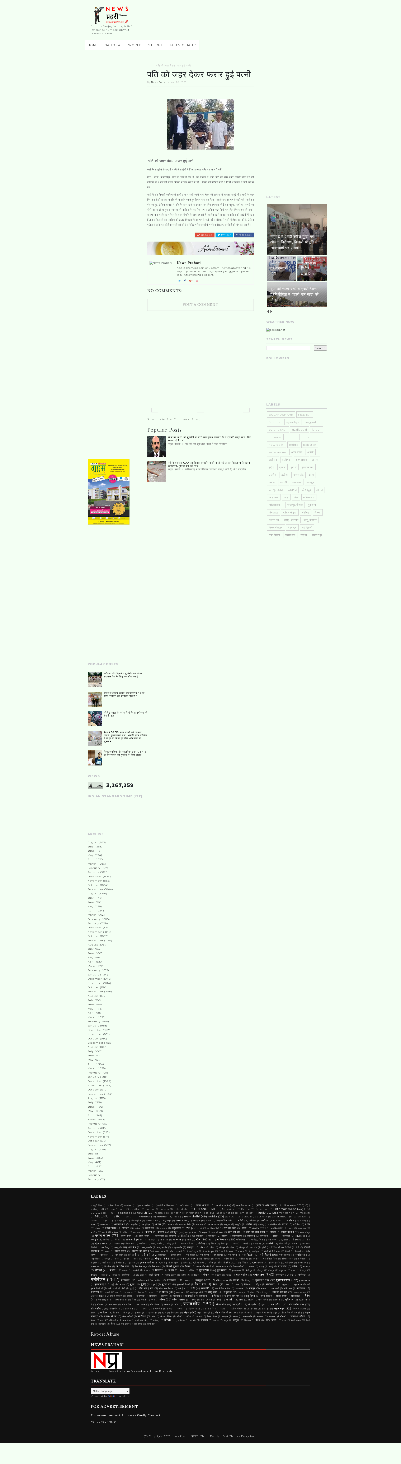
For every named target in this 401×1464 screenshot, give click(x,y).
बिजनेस (147, 1270)
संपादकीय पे (114, 1308)
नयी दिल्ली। (284, 1255)
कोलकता (274, 497)
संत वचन (141, 1304)
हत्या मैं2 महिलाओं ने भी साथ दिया (115, 1320)
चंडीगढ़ (306, 512)
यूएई (132, 1288)
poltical (247, 1216)
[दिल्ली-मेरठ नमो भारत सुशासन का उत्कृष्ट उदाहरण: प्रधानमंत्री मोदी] (297, 234)
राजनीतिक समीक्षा (223, 1288)
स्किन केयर (212, 1316)
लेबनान (164, 1296)
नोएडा (304, 535)
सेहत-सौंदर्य (127, 1316)
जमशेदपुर (106, 1247)
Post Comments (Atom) (183, 419)
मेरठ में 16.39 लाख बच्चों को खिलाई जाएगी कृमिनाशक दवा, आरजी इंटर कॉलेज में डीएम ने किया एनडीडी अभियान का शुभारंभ (125, 737)
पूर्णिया (185, 1262)
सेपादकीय (175, 1312)
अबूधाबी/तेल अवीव (224, 1220)
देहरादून (292, 527)
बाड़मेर (125, 1270)
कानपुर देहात (276, 489)
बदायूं (271, 1266)
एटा (188, 1228)
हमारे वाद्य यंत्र (141, 1320)
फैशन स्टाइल (222, 1266)
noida (293, 444)
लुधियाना (153, 1296)
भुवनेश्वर (195, 1275)
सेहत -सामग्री (203, 1312)
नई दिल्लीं (204, 1255)
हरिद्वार (168, 1320)
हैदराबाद (102, 1324)
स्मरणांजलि (247, 1316)
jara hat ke (227, 1213)
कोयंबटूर (306, 489)
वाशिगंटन (203, 1296)
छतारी (246, 1243)
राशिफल (301, 1288)
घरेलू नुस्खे (172, 1243)
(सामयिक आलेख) (223, 1205)
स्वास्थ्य (260, 1316)
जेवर (213, 1247)
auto (123, 1209)
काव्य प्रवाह (287, 1232)
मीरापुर (248, 1280)
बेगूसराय (283, 1270)
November (95, 880)
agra (112, 1209)
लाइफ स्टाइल (280, 1292)
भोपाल (206, 1274)
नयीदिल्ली (290, 535)
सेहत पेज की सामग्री (291, 1312)
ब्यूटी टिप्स (154, 1274)
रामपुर (252, 1288)
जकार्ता (295, 1243)
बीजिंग (192, 1270)
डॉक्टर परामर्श (176, 1251)
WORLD (135, 45)
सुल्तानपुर (152, 1312)
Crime (245, 1209)
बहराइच (306, 1266)
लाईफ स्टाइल (116, 1296)
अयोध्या (265, 1220)
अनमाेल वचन (152, 1220)
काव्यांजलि (159, 1236)
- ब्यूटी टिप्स (97, 1205)
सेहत (186, 1312)
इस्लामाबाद (308, 467)
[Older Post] (246, 410)
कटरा (272, 482)
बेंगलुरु (260, 1270)
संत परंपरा (126, 1304)
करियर (125, 1232)
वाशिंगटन (216, 1295)
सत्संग (167, 1304)
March (92, 863)
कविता (149, 1232)
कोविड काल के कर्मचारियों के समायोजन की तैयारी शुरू (126, 714)
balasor (164, 1209)
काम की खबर (217, 1232)
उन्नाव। (163, 1228)
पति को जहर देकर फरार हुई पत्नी (173, 65)
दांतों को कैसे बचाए (272, 1251)
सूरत (164, 1312)
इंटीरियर (297, 1224)
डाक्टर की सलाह (140, 1251)
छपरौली (270, 1243)
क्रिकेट (106, 1239)
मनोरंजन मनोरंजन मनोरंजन (150, 1280)
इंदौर (271, 467)
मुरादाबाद (166, 1284)
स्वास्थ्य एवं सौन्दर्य (277, 1316)
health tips (162, 1213)
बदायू (261, 1266)
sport (107, 1220)
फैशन (188, 1266)
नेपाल (135, 1258)
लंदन (252, 1292)
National (113, 45)
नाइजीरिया (95, 1258)
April (91, 859)
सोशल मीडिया (166, 1316)
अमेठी (310, 452)
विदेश (307, 1295)
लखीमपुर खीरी (196, 1292)
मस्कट (188, 1280)
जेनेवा (203, 1247)
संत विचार (154, 1304)
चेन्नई (318, 512)
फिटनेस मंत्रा (141, 1266)
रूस (117, 1292)
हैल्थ (113, 1323)
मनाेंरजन (280, 1274)
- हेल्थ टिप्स (113, 1205)
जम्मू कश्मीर (147, 1247)
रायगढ (264, 1288)
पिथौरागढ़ (120, 1262)
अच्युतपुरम (121, 1220)
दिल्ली (287, 1251)
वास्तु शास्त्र (266, 1296)
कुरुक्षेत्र (199, 1236)
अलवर (279, 1220)
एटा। (200, 1228)
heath (177, 1213)
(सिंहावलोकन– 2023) (294, 1205)
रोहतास (140, 1292)
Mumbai (275, 422)
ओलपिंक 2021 (259, 1228)
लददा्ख (242, 1292)
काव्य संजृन (305, 1232)
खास (286, 497)
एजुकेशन (176, 1228)
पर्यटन (256, 1258)
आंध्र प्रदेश (213, 1224)
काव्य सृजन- (144, 1236)
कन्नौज (94, 1232)
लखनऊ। (180, 1292)
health (142, 1212)
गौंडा (308, 1239)
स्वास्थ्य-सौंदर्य (298, 1316)
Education (262, 1209)
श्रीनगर (289, 1299)
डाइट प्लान (120, 1251)
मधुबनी (218, 1275)
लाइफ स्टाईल (300, 1292)
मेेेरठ (237, 1284)
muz (306, 437)
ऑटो (311, 474)
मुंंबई (155, 1284)
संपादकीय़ (221, 1304)
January (93, 872)
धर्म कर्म (132, 1254)
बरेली (295, 1266)
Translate (122, 1395)
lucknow (275, 437)
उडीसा (284, 474)
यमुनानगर (298, 1284)
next (271, 311)
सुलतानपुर (139, 1312)
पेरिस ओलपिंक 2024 (227, 1262)
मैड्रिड (258, 1284)
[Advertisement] (118, 126)
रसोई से (182, 1288)
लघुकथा (228, 1292)
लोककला (176, 1296)
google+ (206, 234)
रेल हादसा (128, 1292)
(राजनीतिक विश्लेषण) (165, 1205)
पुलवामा (132, 1262)
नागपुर (107, 1258)
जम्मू (116, 1247)
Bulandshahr (182, 45)
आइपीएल (146, 1224)
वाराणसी (189, 1295)
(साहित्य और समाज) (266, 1205)
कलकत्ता (297, 482)
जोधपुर (222, 1247)
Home (93, 45)
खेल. (210, 1239)
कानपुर (310, 482)
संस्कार (254, 1308)
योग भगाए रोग (146, 1288)
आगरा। (171, 1224)
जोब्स (232, 1247)
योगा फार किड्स (166, 1288)
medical (305, 1213)
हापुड (226, 1320)
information (193, 1213)
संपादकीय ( (97, 1308)
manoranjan (286, 1213)
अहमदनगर (105, 1224)
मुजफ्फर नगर (262, 1280)
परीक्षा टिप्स (230, 1258)
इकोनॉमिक (272, 1224)
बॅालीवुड (249, 1270)
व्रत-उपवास (206, 1299)
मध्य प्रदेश (242, 1274)
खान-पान (164, 1239)
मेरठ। (216, 1284)
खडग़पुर (152, 1239)
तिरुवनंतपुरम (192, 1251)
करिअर (115, 1232)
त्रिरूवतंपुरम (254, 1251)
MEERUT (155, 45)
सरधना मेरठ (210, 1308)
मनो (291, 1275)
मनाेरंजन (258, 1275)
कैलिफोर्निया (237, 1236)
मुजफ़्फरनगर (304, 1280)
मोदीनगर (270, 1284)
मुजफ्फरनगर (283, 1280)
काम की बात (234, 1232)
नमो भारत (232, 1255)
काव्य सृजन (102, 1235)
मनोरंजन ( (172, 1280)
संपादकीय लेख (296, 1304)
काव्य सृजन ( (127, 1236)
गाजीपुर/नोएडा (295, 505)
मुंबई (143, 1284)
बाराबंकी (136, 1270)
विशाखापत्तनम (121, 1299)
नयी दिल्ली (274, 535)
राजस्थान (240, 1288)
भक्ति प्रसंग (170, 1275)
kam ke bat (246, 1213)
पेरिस (211, 1262)
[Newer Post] (154, 410)
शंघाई (219, 1299)
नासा (116, 1258)
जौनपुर (242, 1247)
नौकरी (172, 1258)
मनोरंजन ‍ (126, 1280)
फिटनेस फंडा (122, 1266)
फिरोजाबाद (156, 1266)
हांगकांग (193, 1320)
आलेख (249, 1224)
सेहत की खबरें (245, 1312)
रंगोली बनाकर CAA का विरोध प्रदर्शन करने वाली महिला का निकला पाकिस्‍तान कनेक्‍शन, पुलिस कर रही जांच (209, 464)
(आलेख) (128, 1205)
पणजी (217, 1258)
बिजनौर (159, 1270)
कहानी (161, 1232)
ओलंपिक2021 (277, 1228)
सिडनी (116, 1312)
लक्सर (152, 1292)
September (95, 889)
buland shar (278, 429)
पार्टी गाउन (106, 1262)
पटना (193, 1258)
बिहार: (182, 1270)
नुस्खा (126, 1258)
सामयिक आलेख (299, 1308)
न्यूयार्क (183, 1258)
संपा (176, 1304)
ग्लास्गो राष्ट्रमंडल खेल (124, 1243)
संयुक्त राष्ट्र (194, 1308)
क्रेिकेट (118, 1239)
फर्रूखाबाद (95, 1266)
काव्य (273, 1232)
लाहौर (129, 1296)
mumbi (292, 437)
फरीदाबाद (289, 1262)
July (91, 846)
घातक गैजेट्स (187, 1243)
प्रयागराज (257, 1262)
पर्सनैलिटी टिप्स (270, 1258)
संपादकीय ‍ (276, 1304)
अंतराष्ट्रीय (136, 1220)
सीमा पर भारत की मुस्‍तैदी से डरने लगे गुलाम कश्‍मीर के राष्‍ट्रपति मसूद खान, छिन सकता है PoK (210, 439)
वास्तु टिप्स (249, 1295)
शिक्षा (241, 1299)
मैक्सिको (247, 1284)
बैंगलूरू (105, 1275)
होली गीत (151, 1324)
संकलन (100, 1304)
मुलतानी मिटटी (183, 1284)
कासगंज (292, 489)
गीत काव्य (272, 1239)
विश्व (134, 1299)
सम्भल (170, 1308)
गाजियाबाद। (275, 505)
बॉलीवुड (126, 1274)
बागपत (98, 1270)
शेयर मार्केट (263, 1299)
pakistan (309, 444)
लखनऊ (163, 1292)
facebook (245, 234)
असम (93, 1224)
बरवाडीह (282, 1266)
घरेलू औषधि (156, 1243)
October (93, 885)
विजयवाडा (295, 1296)
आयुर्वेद (238, 1224)
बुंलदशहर (222, 1270)
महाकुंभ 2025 (203, 1280)
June (91, 850)
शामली (229, 1299)
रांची (193, 1288)
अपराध (196, 1220)
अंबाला (209, 1220)
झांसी (264, 1247)
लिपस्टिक (141, 1296)
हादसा (216, 1320)
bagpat (310, 422)
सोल (154, 1316)
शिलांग (251, 1299)
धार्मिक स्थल (176, 1255)
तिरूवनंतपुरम (276, 527)
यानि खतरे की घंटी (116, 1288)
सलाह (223, 1308)
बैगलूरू (303, 1270)
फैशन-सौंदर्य (238, 1266)
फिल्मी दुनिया (172, 1266)
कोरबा (319, 489)
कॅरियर (224, 1236)
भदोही (183, 1275)
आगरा (315, 459)
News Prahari (159, 82)
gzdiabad (299, 429)
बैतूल (115, 1275)
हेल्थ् (284, 1320)
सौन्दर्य (199, 1316)
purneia (262, 1216)
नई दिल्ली (307, 527)
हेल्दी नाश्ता (296, 1320)
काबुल (204, 1232)
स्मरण (235, 1316)
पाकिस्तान (302, 1258)
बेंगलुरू (271, 1270)
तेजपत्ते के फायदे (226, 1251)
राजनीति (205, 1288)
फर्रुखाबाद (302, 1262)
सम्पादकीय (157, 1308)
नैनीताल (146, 1258)
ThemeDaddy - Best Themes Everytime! (228, 1436)
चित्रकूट (225, 1243)
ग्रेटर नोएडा (290, 512)
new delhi (276, 444)
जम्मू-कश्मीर (162, 1247)
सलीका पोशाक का (238, 1308)
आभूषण (227, 1224)
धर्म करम (119, 1255)
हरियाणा (181, 1320)
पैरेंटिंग (245, 1262)
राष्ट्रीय (95, 1292)
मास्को (236, 1280)
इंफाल (282, 467)
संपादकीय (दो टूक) (257, 1304)
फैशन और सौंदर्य (204, 1266)
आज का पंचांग (185, 1224)
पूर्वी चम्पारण (198, 1262)
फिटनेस (107, 1266)
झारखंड (253, 1247)
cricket (231, 1209)
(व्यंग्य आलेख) (202, 1205)
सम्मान (180, 1308)
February (94, 867)
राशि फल (288, 1288)
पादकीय (94, 1262)
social (94, 1220)
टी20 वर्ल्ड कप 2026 (281, 1247)
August (93, 842)
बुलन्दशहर (236, 1270)
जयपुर (190, 1247)
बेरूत (293, 1270)
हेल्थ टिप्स (271, 1320)
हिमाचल (247, 1320)
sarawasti (300, 1216)
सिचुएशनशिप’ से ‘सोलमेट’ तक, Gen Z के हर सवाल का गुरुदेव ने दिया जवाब (125, 753)
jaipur (316, 429)
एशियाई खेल (230, 1228)
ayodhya (293, 422)
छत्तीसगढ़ (274, 520)
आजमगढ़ (199, 1224)
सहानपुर (265, 1308)
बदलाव (252, 1266)
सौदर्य (179, 1316)
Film (110, 1213)
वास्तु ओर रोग (233, 1296)
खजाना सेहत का (134, 1239)
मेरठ (198, 1284)
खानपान (177, 1239)
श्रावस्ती (276, 1299)
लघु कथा (213, 1292)
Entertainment (284, 1209)
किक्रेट (185, 1235)
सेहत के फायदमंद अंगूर (266, 1312)
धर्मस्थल (162, 1255)
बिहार (171, 1270)
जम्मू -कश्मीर (291, 520)
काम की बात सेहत (255, 1232)
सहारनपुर (317, 535)
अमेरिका (252, 1220)
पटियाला (206, 1258)
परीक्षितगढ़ (244, 1258)
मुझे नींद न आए (119, 1284)
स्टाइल (225, 1316)
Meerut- (128, 1216)
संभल (145, 1308)
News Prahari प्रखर (185, 1436)
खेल (296, 497)
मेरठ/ (228, 1284)
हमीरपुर (156, 1320)
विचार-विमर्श (281, 1296)
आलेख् (261, 1224)
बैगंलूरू (94, 1275)
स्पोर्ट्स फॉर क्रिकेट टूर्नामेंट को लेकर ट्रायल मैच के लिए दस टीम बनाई (123, 675)
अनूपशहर (167, 1220)
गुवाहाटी (312, 505)
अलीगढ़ (286, 459)
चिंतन (213, 1243)
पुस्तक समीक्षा (147, 1262)
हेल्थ (258, 1320)
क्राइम (94, 1239)
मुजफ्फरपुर (100, 1284)
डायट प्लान (160, 1251)
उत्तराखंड (298, 474)
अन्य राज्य (296, 452)
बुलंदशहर (204, 1270)
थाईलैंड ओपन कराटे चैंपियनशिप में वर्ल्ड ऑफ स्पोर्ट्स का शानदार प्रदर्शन (124, 694)
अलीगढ (273, 459)
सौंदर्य (189, 1316)
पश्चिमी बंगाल (287, 1258)
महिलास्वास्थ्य (222, 1280)
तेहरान (241, 1251)
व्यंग (153, 1299)
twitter (225, 234)
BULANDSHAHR (281, 414)
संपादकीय (191, 1303)
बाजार (113, 1270)
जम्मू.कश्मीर (310, 520)
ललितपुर (264, 1292)
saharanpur (277, 452)
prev (267, 311)
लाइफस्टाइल (97, 1295)
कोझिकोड (251, 1236)
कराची (283, 482)
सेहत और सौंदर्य (223, 1312)
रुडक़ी (107, 1292)
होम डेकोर (125, 1324)
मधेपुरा (229, 1275)
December (95, 876)
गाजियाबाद (309, 497)
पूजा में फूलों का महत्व (168, 1262)
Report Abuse (105, 1334)
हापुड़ (236, 1320)
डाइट (107, 1251)
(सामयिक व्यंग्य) (243, 1205)
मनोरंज (302, 1274)
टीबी (297, 1247)
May (91, 855)
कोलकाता (300, 1235)
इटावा (294, 467)
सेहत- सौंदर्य (110, 1316)
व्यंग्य (162, 1299)
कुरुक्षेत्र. (212, 1236)
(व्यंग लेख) (185, 1205)
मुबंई (132, 1284)
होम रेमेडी (138, 1324)
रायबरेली (275, 1288)
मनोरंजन (98, 1279)
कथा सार (302, 1228)
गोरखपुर (273, 512)
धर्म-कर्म (146, 1254)
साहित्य (104, 1312)
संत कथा (113, 1304)
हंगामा (93, 1320)
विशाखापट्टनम (104, 1299)
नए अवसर (218, 1255)
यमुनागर (285, 1284)
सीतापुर (126, 1312)
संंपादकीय (237, 1304)
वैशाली (144, 1299)
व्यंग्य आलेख (178, 1299)
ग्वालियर (143, 1243)
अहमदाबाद (301, 459)
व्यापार (193, 1299)
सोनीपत (142, 1316)
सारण (93, 1312)
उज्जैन (272, 474)
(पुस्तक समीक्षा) (144, 1205)
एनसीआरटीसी (213, 1228)
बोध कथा (140, 1275)
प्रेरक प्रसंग (274, 1262)
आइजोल (134, 1224)
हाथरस (204, 1320)
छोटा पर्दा (283, 1243)
